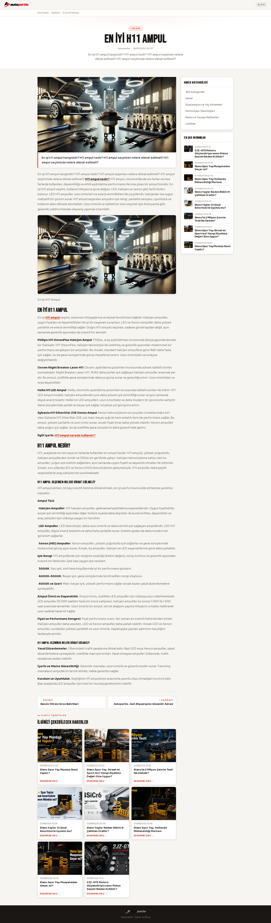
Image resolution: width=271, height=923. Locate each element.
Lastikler (190, 123)
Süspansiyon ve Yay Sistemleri (203, 104)
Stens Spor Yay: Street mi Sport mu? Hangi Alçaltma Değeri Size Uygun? (211, 233)
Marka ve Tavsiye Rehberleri (202, 117)
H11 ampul (52, 317)
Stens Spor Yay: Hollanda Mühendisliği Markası (210, 181)
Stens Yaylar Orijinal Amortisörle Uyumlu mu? (210, 206)
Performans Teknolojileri (200, 110)
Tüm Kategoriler (195, 91)
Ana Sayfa (43, 13)
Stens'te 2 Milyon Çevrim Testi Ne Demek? (210, 219)
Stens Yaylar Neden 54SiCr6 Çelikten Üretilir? (212, 194)
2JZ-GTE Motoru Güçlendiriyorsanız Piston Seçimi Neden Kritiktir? (211, 153)
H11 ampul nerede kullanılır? (75, 435)
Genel (189, 98)
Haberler (55, 13)
